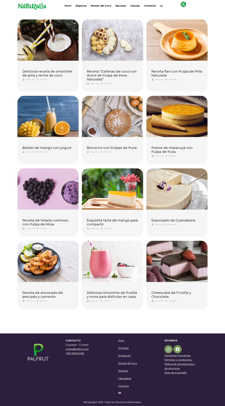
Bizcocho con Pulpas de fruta (112, 148)
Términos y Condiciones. (178, 359)
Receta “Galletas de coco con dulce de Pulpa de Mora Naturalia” (112, 75)
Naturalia (30, 79)
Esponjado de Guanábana (173, 220)
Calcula (135, 5)
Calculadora (124, 378)
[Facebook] (177, 349)
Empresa (81, 5)
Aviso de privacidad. (175, 372)
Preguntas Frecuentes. (177, 355)
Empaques (124, 355)
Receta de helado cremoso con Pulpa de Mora (45, 222)
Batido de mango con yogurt (46, 148)
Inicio (68, 5)
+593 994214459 (75, 353)
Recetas (121, 5)
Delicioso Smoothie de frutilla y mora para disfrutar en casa (112, 295)
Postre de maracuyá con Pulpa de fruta (172, 150)
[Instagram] (168, 349)
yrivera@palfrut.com (77, 349)
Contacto (150, 5)
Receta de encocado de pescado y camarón (42, 295)
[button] (183, 4)
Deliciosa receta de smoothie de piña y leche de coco (47, 73)
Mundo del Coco (101, 5)
